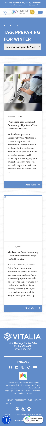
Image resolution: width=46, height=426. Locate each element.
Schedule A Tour (35, 5)
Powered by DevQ (23, 420)
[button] (6, 419)
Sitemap (37, 400)
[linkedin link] (16, 367)
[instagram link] (22, 367)
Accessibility (20, 400)
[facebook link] (10, 367)
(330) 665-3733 (23, 349)
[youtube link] (35, 367)
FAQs (30, 400)
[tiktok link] (28, 367)
